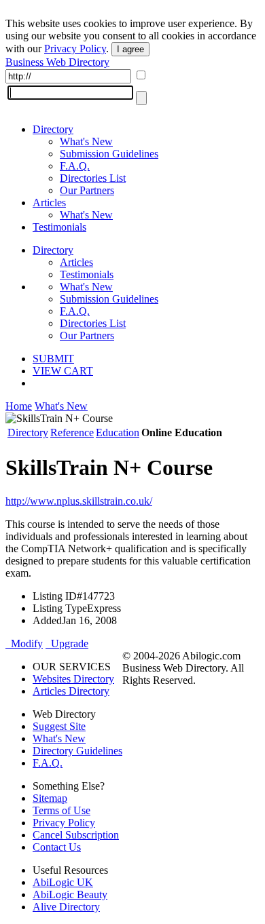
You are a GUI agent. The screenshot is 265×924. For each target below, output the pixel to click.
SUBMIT (53, 358)
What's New (86, 141)
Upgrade (67, 643)
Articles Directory (71, 691)
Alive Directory (66, 906)
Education (117, 432)
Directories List (93, 178)
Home (18, 406)
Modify (24, 643)
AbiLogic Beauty (70, 894)
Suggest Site (59, 726)
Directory (53, 129)
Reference (72, 432)
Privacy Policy (75, 48)
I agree (130, 49)
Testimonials (59, 227)
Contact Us (57, 847)
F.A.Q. (75, 166)
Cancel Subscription (76, 835)
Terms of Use (61, 810)
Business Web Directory (57, 62)
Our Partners (87, 190)
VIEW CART (63, 371)
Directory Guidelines (77, 750)
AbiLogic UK (63, 882)
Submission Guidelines (109, 153)
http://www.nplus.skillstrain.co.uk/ (78, 501)
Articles (49, 202)
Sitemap (50, 798)
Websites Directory (73, 679)
